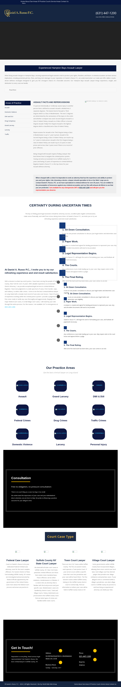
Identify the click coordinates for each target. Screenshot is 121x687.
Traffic (7, 134)
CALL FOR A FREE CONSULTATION (105, 17)
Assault (7, 107)
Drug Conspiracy (10, 121)
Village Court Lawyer (103, 560)
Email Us (82, 665)
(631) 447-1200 (106, 13)
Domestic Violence (11, 112)
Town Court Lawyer (74, 560)
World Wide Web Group (50, 684)
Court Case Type (60, 536)
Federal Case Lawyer (17, 560)
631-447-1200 (85, 656)
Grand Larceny (9, 125)
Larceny (7, 130)
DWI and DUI (9, 116)
